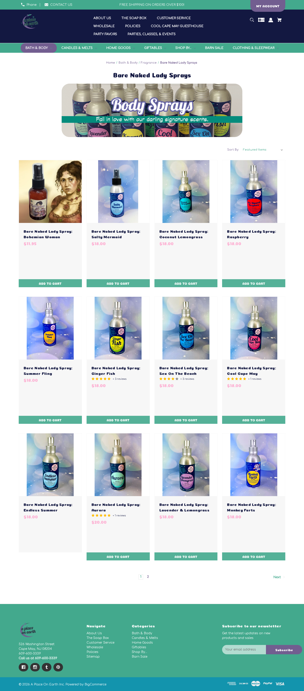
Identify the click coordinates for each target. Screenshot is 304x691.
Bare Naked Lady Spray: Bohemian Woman (48, 233)
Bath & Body (142, 633)
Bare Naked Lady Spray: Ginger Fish (115, 370)
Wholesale (95, 647)
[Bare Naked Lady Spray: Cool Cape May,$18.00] (253, 328)
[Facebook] (23, 667)
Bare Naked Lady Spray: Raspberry (251, 233)
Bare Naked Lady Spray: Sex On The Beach (183, 370)
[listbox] (263, 149)
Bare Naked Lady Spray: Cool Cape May (251, 370)
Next (277, 577)
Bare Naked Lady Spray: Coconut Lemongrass (183, 233)
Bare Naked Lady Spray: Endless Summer (48, 507)
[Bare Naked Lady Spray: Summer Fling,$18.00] (50, 328)
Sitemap (93, 656)
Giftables (139, 647)
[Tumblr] (46, 667)
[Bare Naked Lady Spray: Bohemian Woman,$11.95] (50, 191)
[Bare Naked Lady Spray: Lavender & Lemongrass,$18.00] (186, 464)
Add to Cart (50, 283)
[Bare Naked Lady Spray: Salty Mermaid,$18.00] (118, 191)
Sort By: (233, 149)
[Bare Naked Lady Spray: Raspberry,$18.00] (253, 191)
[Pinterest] (58, 667)
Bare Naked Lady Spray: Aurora (115, 507)
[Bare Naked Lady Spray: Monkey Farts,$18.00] (253, 464)
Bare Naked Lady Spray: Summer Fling (48, 370)
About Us (94, 633)
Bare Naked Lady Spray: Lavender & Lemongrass (184, 507)
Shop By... (139, 652)
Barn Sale (139, 656)
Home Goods (142, 642)
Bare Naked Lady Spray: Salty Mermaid (115, 233)
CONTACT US (61, 4)
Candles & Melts (145, 638)
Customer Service (100, 642)
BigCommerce (95, 684)
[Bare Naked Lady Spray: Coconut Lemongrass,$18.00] (186, 191)
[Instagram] (35, 667)
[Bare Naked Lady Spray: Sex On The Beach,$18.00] (186, 328)
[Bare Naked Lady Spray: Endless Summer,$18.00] (50, 464)
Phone (31, 4)
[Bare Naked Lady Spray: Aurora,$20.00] (118, 464)
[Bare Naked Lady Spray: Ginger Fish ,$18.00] (118, 328)
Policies (92, 652)
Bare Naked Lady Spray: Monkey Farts (251, 507)
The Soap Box (98, 638)
